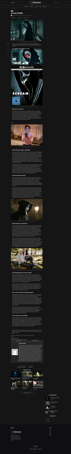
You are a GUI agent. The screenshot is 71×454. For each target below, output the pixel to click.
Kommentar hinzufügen (27, 392)
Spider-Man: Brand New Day (38, 387)
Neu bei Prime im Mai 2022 (21, 367)
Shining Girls (31, 367)
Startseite (26, 6)
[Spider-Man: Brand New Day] (38, 384)
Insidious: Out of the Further (16, 378)
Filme (50, 431)
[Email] (8, 55)
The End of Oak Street (25, 378)
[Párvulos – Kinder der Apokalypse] (16, 384)
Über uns (44, 6)
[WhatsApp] (8, 48)
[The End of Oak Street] (27, 374)
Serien (50, 433)
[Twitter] (8, 50)
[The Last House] (27, 384)
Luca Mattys (24, 379)
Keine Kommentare (25, 15)
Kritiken (31, 6)
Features (36, 6)
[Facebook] (8, 46)
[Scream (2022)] (27, 30)
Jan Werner (24, 388)
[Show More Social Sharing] (29, 18)
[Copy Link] (8, 59)
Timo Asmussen (16, 15)
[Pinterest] (8, 52)
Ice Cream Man (35, 378)
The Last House (24, 387)
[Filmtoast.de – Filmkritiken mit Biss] (35, 2)
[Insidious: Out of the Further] (16, 374)
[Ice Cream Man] (38, 374)
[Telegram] (8, 57)
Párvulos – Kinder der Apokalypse (14, 388)
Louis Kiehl (13, 379)
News (40, 6)
